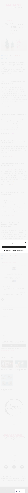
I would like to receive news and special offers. (15, 250)
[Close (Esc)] (25, 242)
